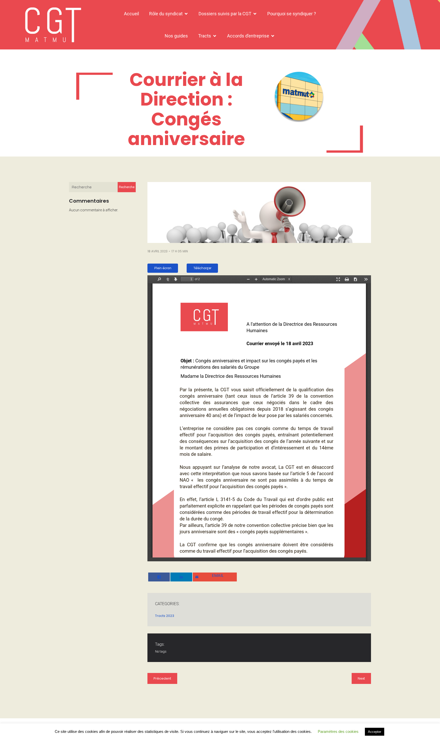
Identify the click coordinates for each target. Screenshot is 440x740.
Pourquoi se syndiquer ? (291, 13)
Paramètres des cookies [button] (338, 731)
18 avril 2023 (157, 251)
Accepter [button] (374, 732)
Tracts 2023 (164, 615)
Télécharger (202, 268)
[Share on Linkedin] (181, 577)
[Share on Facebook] (159, 577)
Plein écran (162, 268)
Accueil (131, 13)
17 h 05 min (179, 251)
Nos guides (176, 35)
